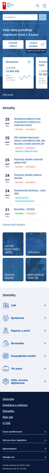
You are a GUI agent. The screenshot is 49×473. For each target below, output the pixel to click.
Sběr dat (8, 417)
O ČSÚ (6, 423)
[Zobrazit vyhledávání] (37, 6)
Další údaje (8, 94)
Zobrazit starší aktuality (14, 224)
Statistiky (8, 399)
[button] (29, 61)
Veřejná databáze (33, 44)
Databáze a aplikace (15, 405)
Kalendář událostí (13, 44)
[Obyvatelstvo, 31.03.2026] (18, 73)
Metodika (8, 411)
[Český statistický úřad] (8, 5)
